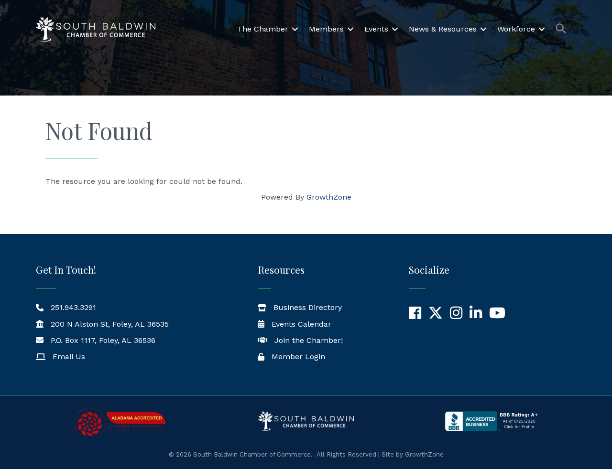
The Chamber (262, 28)
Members (326, 28)
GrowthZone (328, 197)
